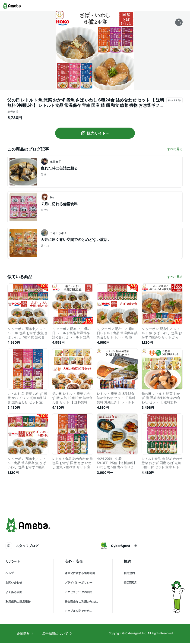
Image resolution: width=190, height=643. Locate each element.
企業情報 (23, 633)
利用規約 (129, 573)
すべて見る (175, 149)
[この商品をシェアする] (179, 22)
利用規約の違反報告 (18, 601)
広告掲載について (55, 633)
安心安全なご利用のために (81, 601)
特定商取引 (131, 582)
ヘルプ (10, 573)
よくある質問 (14, 592)
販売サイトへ (98, 133)
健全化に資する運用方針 (80, 573)
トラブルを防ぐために (78, 610)
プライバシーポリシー (78, 582)
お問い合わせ (14, 582)
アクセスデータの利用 (78, 592)
